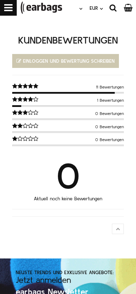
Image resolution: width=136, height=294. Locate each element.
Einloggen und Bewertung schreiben (69, 61)
